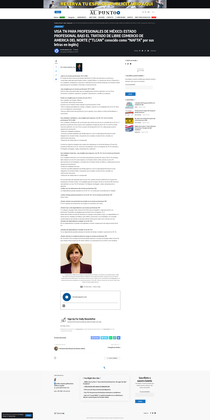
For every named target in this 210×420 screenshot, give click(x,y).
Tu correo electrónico (130, 84)
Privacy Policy (107, 329)
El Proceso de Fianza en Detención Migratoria (97, 389)
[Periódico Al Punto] (105, 12)
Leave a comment (113, 358)
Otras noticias (138, 114)
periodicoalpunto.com (66, 49)
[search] (145, 12)
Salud (136, 107)
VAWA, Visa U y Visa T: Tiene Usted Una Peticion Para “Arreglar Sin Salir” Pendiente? (145, 128)
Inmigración (58, 26)
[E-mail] (64, 306)
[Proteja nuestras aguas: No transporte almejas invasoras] (129, 113)
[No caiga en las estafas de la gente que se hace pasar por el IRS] (129, 121)
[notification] (143, 12)
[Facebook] (125, 64)
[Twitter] (128, 64)
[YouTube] (130, 64)
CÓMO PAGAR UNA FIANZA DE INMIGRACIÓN (97, 386)
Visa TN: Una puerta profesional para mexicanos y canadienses (102, 392)
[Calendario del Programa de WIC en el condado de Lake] (129, 105)
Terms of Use (11, 416)
